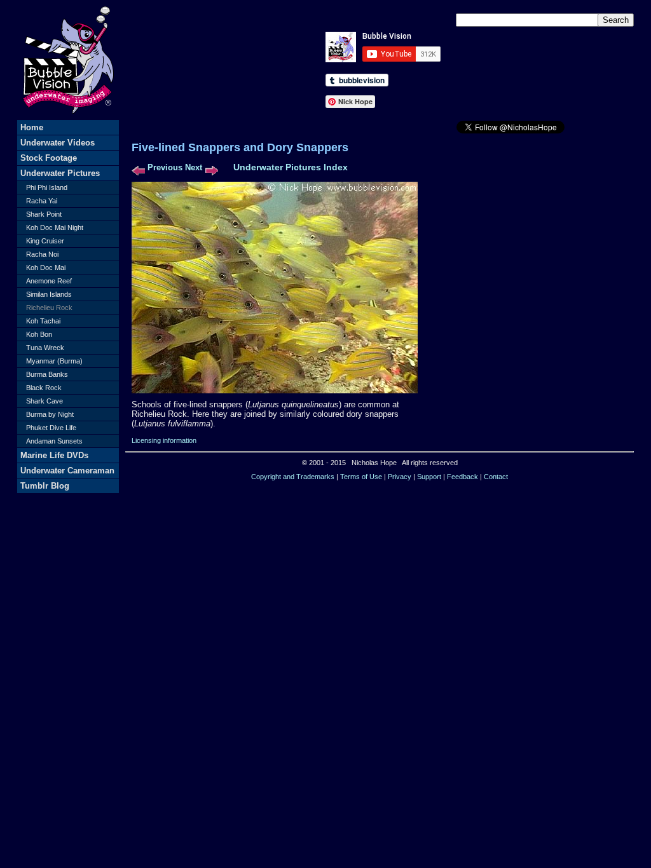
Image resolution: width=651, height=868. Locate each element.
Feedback (462, 476)
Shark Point (44, 214)
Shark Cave (44, 401)
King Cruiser (45, 241)
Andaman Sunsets (54, 441)
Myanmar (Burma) (54, 361)
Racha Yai (41, 201)
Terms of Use (361, 476)
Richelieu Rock (49, 307)
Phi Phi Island (46, 187)
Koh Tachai (43, 321)
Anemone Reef (49, 281)
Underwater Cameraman (67, 470)
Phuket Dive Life (51, 427)
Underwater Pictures (60, 173)
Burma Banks (47, 374)
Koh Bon (39, 334)
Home (31, 127)
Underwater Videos (57, 142)
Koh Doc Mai (45, 267)
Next (193, 167)
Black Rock (44, 387)
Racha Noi (42, 254)
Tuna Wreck (45, 347)
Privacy (399, 476)
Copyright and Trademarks (292, 476)
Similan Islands (49, 294)
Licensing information (164, 440)
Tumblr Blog (44, 486)
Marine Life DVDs (54, 455)
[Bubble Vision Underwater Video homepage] (68, 117)
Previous (164, 167)
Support (429, 476)
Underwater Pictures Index (290, 167)
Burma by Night (50, 414)
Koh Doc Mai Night (54, 227)
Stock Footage (48, 158)
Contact (496, 476)
